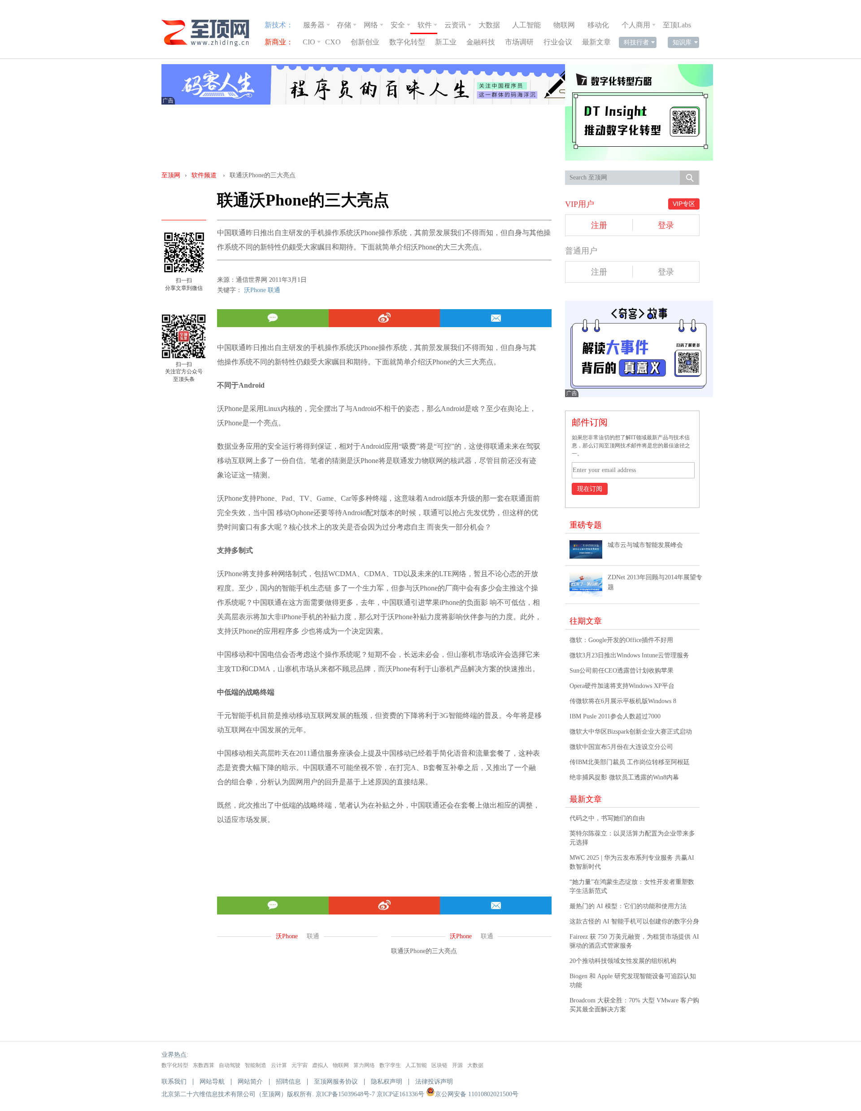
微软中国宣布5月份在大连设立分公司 (621, 747)
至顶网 (170, 175)
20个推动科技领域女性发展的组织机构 (623, 961)
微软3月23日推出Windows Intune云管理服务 (629, 655)
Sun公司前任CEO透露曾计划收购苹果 (622, 670)
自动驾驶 (229, 1065)
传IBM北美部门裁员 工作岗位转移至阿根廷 (630, 762)
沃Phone (255, 290)
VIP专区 (684, 203)
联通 (274, 290)
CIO (309, 42)
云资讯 (455, 25)
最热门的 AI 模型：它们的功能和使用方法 (628, 906)
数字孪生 (390, 1065)
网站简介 (250, 1081)
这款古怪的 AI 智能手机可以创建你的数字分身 (634, 921)
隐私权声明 (386, 1081)
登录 (666, 225)
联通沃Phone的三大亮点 (424, 951)
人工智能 (526, 25)
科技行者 (636, 42)
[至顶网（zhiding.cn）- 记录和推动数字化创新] (209, 33)
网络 (371, 25)
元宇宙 (299, 1065)
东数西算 (203, 1065)
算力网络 (364, 1065)
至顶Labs (677, 25)
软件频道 (204, 175)
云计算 (279, 1065)
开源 (457, 1065)
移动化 (598, 25)
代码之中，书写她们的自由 (607, 818)
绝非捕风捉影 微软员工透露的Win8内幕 (624, 777)
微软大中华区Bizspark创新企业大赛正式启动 (631, 731)
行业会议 (558, 42)
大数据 (489, 25)
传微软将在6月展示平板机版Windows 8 (623, 701)
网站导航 (212, 1081)
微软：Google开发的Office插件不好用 (621, 640)
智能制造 (255, 1065)
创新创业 (365, 42)
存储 (344, 25)
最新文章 (596, 42)
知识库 (682, 42)
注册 (599, 225)
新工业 (446, 42)
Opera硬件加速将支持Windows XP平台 (622, 685)
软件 (424, 25)
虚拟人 (320, 1065)
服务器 (314, 25)
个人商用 (636, 25)
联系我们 (174, 1081)
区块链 (439, 1065)
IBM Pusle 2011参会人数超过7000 (615, 716)
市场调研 (519, 42)
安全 (398, 25)
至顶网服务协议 (336, 1081)
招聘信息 (288, 1081)
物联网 (564, 25)
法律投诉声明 (434, 1081)
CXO (333, 42)
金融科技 (480, 42)
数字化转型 (407, 42)
